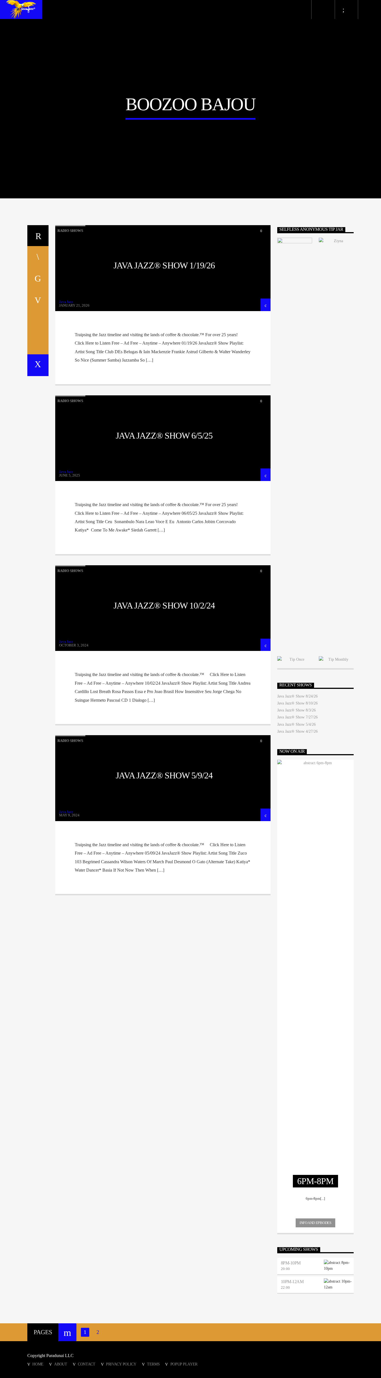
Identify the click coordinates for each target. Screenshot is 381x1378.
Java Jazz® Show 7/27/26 (297, 717)
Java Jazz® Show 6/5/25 (164, 436)
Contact (86, 1364)
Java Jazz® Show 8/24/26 (297, 696)
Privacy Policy (121, 1364)
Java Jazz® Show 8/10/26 (297, 703)
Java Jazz (66, 302)
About (60, 1364)
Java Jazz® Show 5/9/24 (164, 775)
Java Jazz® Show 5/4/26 (296, 724)
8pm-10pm (291, 1263)
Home (38, 1364)
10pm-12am (292, 1281)
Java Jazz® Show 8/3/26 (296, 710)
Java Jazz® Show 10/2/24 (164, 605)
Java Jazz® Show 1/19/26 (164, 265)
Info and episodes (315, 1223)
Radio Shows (70, 231)
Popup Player (184, 1364)
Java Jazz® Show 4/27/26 (297, 731)
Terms (153, 1364)
